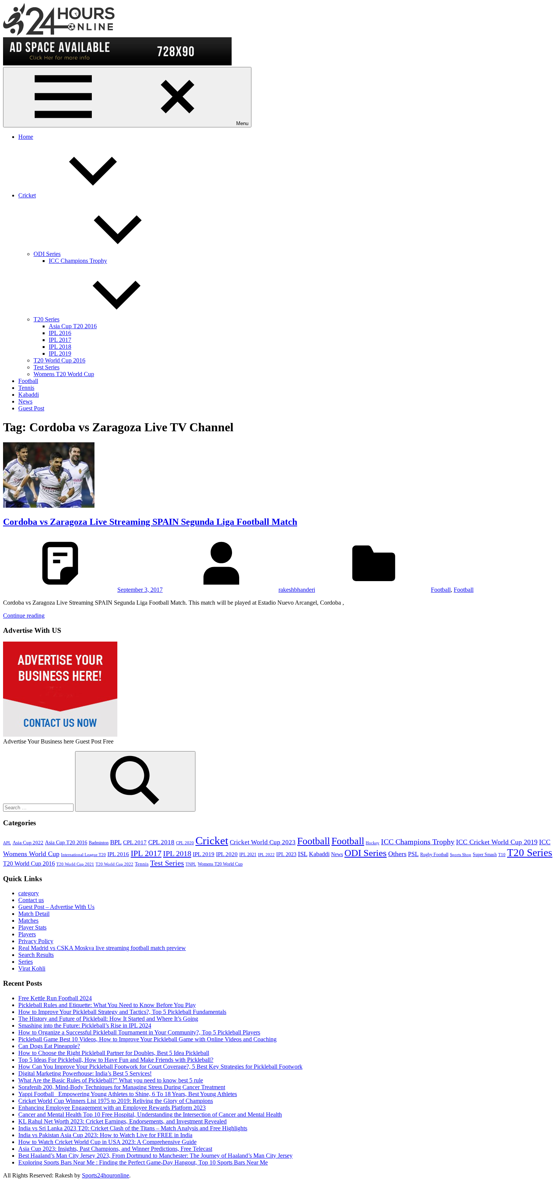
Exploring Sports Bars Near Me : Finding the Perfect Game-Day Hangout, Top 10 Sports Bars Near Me (143, 1162)
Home (25, 136)
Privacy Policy (35, 941)
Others (397, 854)
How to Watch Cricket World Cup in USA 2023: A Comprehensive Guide (107, 1142)
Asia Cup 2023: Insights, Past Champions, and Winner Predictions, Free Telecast (115, 1148)
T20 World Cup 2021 (75, 864)
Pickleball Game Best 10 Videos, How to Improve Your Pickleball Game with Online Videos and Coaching (147, 1039)
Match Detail (34, 913)
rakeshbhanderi (296, 589)
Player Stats (32, 927)
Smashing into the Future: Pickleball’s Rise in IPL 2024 (84, 1025)
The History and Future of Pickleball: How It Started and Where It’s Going (108, 1018)
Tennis (26, 387)
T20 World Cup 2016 (59, 360)
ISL (302, 854)
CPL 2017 (135, 842)
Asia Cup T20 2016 (73, 326)
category (28, 893)
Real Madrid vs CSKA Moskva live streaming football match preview (102, 948)
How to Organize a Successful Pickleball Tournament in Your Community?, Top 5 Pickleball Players (139, 1032)
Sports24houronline (105, 1175)
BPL (116, 842)
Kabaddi (28, 394)
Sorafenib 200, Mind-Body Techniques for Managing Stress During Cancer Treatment (121, 1087)
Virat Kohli (31, 968)
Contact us (31, 900)
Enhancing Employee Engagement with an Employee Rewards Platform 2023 (112, 1107)
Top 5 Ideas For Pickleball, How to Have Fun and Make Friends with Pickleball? (115, 1059)
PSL (413, 854)
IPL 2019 (60, 353)
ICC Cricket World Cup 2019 (497, 842)
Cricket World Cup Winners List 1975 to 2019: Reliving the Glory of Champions (115, 1101)
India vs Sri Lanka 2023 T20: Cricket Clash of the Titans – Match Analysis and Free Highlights (132, 1128)
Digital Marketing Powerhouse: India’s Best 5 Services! (85, 1073)
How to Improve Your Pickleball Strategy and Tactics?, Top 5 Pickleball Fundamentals (122, 1012)
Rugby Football (434, 854)
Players (27, 934)
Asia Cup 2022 (28, 842)
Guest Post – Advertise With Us (56, 907)
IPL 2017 (60, 340)
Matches (28, 920)
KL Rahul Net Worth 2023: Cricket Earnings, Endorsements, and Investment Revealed (122, 1121)
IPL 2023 (286, 854)
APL (7, 843)
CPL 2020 (185, 843)
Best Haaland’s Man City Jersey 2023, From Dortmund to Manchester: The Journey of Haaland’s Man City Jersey (155, 1155)
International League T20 (83, 855)
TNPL (191, 864)
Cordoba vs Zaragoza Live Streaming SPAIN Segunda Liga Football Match (150, 522)
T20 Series (46, 319)
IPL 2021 (247, 854)
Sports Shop (460, 855)
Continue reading (24, 615)
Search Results (36, 955)
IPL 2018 (60, 346)
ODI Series (47, 254)
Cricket (27, 195)
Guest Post (31, 408)
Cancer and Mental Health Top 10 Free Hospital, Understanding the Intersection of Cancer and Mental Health (150, 1114)
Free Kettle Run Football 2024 (55, 998)
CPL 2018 (161, 842)
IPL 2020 (227, 854)
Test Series (46, 367)
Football (28, 381)
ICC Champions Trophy (78, 260)
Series (25, 961)
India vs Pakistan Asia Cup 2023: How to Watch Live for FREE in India (105, 1135)
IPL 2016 (60, 333)
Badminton (99, 842)
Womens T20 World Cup (64, 374)
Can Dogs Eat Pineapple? (49, 1046)
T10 (502, 855)
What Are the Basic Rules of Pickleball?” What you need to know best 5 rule (110, 1080)
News (25, 401)
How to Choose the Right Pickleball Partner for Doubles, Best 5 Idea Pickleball (113, 1053)
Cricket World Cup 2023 (263, 842)
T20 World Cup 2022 (114, 864)
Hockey (372, 843)
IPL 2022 (266, 855)
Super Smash (485, 854)
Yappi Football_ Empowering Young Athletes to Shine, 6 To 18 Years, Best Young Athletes (127, 1094)
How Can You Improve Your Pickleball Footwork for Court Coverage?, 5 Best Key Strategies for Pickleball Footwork (160, 1066)
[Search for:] (39, 807)
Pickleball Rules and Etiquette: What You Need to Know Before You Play (107, 1005)
